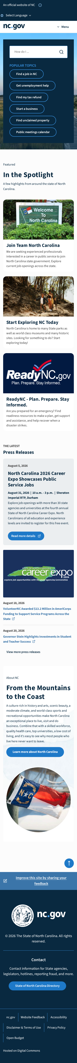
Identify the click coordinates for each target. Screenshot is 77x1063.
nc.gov (10, 1017)
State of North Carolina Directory (37, 986)
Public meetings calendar (33, 132)
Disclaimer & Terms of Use (24, 1027)
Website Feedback (33, 1017)
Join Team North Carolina (33, 245)
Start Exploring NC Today (32, 322)
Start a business (27, 109)
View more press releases (23, 652)
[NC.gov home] (27, 26)
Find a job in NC (26, 74)
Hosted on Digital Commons (21, 1050)
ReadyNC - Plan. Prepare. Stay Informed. (37, 402)
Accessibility (59, 1017)
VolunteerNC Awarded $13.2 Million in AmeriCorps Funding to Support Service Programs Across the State (37, 614)
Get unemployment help (32, 85)
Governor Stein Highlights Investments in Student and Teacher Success (37, 639)
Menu (65, 27)
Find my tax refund (28, 97)
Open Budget (15, 1038)
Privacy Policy (56, 1027)
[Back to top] (69, 863)
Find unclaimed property (32, 120)
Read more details (27, 537)
